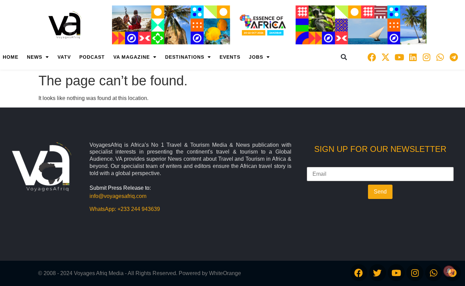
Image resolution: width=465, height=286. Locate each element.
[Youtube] (399, 57)
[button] (344, 57)
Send (380, 192)
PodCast (92, 57)
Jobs (256, 57)
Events (230, 57)
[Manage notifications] (449, 271)
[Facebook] (372, 57)
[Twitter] (377, 272)
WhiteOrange (225, 273)
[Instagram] (426, 57)
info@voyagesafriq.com (118, 196)
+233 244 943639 (138, 209)
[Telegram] (454, 57)
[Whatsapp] (440, 57)
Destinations (184, 57)
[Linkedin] (413, 57)
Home (10, 57)
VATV (64, 57)
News (34, 57)
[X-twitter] (385, 57)
